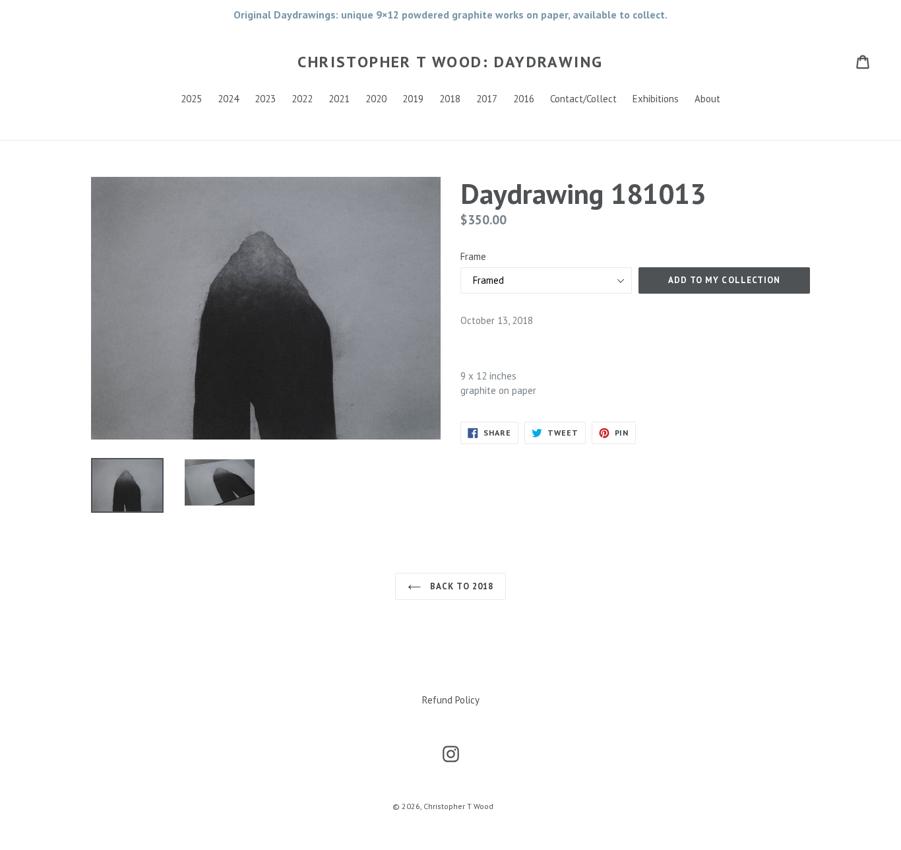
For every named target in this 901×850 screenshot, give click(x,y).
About (707, 98)
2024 (228, 98)
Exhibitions (656, 98)
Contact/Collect (583, 98)
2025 (191, 98)
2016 (523, 98)
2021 (339, 98)
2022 (302, 98)
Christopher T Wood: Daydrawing (450, 62)
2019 (412, 98)
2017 (486, 98)
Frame (473, 256)
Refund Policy (451, 700)
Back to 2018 (460, 586)
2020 (376, 98)
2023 (265, 98)
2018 (449, 98)
